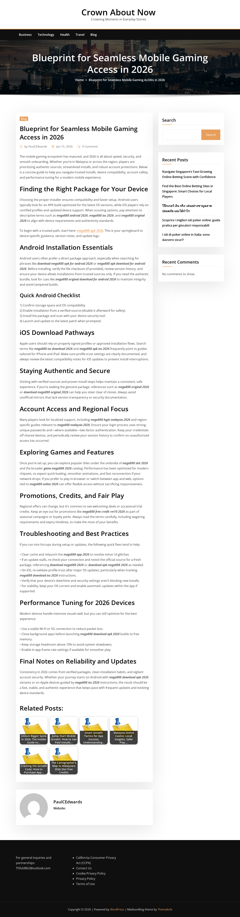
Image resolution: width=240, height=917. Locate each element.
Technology (46, 35)
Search (169, 120)
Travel (80, 35)
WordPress (117, 909)
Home (79, 80)
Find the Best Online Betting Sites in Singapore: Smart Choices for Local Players (187, 191)
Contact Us (84, 868)
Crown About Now (118, 12)
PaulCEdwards (35, 146)
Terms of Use (85, 884)
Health (65, 35)
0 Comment (90, 146)
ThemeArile (165, 909)
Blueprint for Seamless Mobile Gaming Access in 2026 (127, 80)
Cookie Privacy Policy (91, 873)
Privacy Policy (85, 879)
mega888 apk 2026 (90, 231)
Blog (93, 35)
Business (25, 35)
